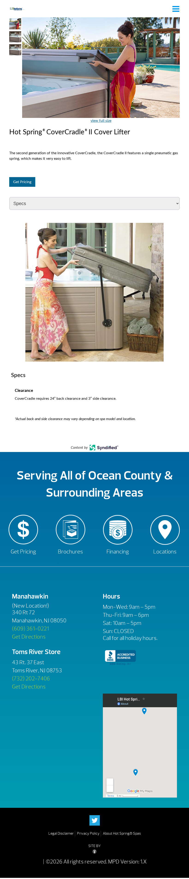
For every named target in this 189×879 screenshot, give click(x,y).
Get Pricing (22, 182)
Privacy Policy (88, 833)
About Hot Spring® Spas (122, 833)
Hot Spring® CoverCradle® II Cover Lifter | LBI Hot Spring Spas (17, 9)
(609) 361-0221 (30, 628)
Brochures (70, 551)
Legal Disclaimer (61, 833)
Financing (117, 551)
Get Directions (29, 636)
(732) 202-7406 (31, 678)
